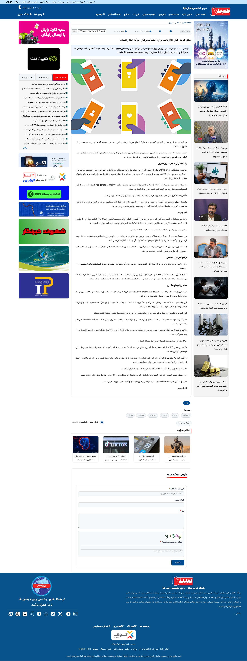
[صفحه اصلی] (220, 11)
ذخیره (177, 562)
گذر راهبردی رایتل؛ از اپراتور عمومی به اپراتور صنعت (48, 93)
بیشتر (25, 147)
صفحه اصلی (200, 14)
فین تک (136, 14)
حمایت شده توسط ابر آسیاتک (123, 644)
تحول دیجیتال (33, 2)
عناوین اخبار (187, 14)
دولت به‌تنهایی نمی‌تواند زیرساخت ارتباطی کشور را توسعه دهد (44, 107)
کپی (74, 31)
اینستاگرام (153, 415)
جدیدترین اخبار (60, 77)
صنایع (126, 14)
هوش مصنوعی (148, 14)
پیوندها (23, 2)
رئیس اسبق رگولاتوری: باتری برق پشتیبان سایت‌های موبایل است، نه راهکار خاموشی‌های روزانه (211, 152)
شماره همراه (179, 500)
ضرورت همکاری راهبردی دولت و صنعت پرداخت (49, 84)
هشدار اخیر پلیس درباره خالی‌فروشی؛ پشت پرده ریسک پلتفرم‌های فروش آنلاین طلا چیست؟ (211, 386)
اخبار (177, 22)
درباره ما (61, 2)
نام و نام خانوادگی (177, 489)
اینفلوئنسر (186, 415)
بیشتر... (238, 613)
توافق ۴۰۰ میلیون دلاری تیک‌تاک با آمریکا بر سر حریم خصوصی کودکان (116, 460)
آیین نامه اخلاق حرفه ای (76, 2)
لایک (183, 423)
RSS (16, 2)
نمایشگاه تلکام (114, 14)
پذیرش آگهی (45, 2)
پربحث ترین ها (27, 77)
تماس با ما (91, 2)
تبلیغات (175, 415)
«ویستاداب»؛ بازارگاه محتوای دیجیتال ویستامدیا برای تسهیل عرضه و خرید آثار (85, 460)
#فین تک (132, 626)
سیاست (164, 415)
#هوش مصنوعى (101, 626)
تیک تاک (141, 415)
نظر (183, 511)
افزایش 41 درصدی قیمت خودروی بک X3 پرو (50, 120)
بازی (170, 22)
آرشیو (54, 2)
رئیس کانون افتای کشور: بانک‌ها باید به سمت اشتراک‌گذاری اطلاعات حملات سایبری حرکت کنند (212, 267)
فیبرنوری (162, 14)
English (9, 2)
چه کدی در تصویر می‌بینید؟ (172, 542)
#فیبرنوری (118, 626)
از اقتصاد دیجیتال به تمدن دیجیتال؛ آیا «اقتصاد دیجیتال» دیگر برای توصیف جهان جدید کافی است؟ (212, 111)
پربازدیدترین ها (43, 77)
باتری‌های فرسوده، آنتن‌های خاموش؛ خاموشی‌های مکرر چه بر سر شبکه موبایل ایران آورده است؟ (212, 345)
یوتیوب (130, 415)
